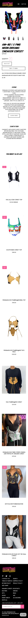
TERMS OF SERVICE (7, 581)
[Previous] (3, 21)
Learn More (14, 115)
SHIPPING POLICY (18, 581)
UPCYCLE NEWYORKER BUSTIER (14, 504)
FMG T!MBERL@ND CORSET (14, 402)
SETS (3, 593)
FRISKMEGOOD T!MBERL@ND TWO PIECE (14, 351)
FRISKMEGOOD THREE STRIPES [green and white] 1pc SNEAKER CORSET (14, 453)
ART (14, 595)
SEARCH (15, 578)
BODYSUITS (16, 588)
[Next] (25, 21)
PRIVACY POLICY (17, 583)
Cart (23, 4)
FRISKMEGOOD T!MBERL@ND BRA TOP (14, 300)
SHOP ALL (4, 600)
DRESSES (15, 591)
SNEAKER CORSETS (7, 588)
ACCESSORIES (17, 597)
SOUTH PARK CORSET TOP (14, 250)
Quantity (5, 59)
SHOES (4, 595)
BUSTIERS (4, 591)
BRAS (14, 593)
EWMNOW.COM (5, 615)
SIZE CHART (5, 585)
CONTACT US (6, 578)
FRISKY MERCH (6, 597)
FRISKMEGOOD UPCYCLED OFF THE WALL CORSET (14, 554)
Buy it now (14, 68)
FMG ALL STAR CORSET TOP (14, 200)
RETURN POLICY (6, 583)
